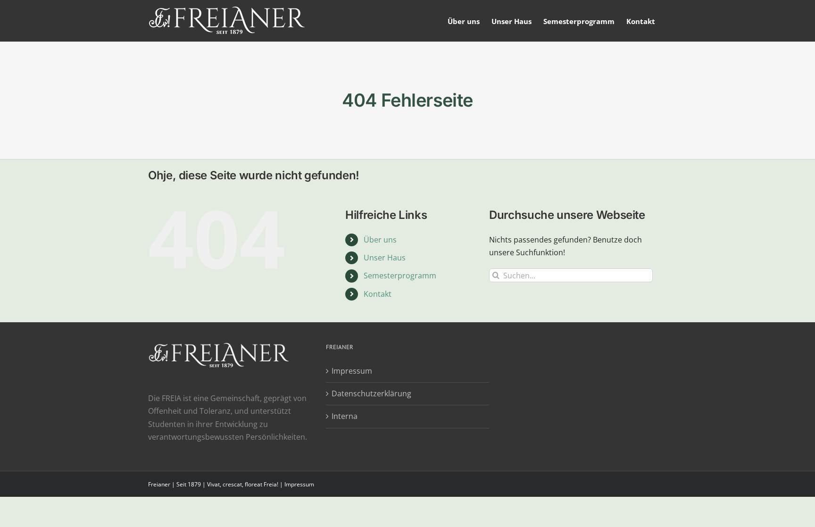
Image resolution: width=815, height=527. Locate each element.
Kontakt (377, 294)
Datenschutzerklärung (371, 393)
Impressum (352, 371)
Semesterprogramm (400, 275)
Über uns (380, 239)
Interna (345, 416)
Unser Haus (385, 257)
